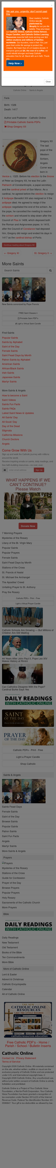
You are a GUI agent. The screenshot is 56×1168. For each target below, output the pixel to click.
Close (48, 81)
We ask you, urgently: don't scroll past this (26, 12)
